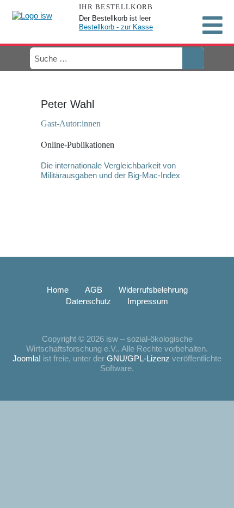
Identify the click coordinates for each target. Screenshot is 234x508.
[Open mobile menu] (212, 25)
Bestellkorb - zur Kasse (116, 27)
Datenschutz (88, 301)
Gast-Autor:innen (71, 123)
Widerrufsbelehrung (153, 289)
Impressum (147, 301)
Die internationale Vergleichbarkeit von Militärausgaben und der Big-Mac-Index (110, 170)
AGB (93, 289)
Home (58, 289)
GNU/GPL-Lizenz (138, 358)
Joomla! (27, 358)
